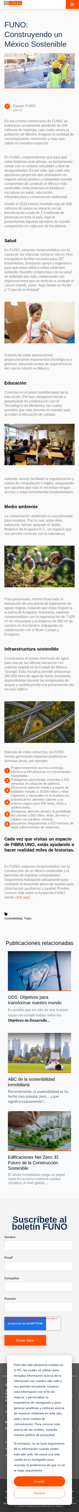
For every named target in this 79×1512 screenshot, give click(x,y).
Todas (28, 918)
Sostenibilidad (13, 918)
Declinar (39, 1493)
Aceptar (39, 1481)
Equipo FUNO (24, 106)
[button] (72, 4)
